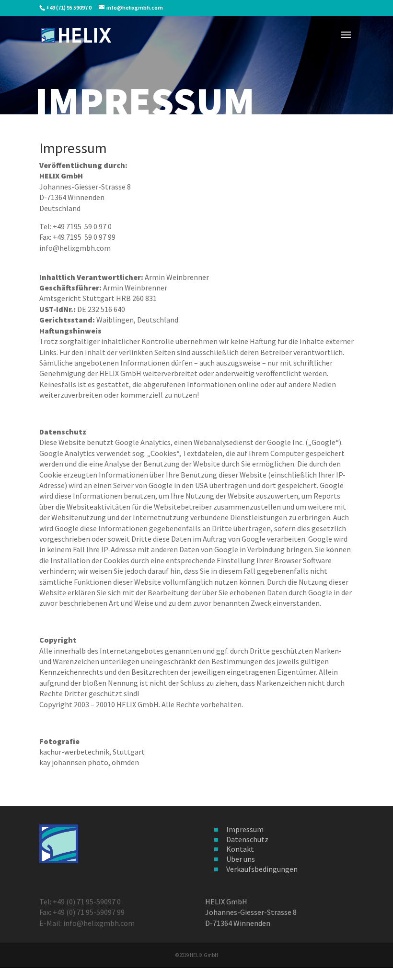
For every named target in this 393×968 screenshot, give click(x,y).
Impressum (245, 829)
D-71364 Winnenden (237, 923)
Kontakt (240, 849)
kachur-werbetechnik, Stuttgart (92, 752)
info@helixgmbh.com (75, 248)
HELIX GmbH (226, 901)
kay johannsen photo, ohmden (89, 762)
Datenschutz (247, 839)
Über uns (240, 859)
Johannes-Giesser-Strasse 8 (251, 912)
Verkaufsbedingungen (262, 869)
